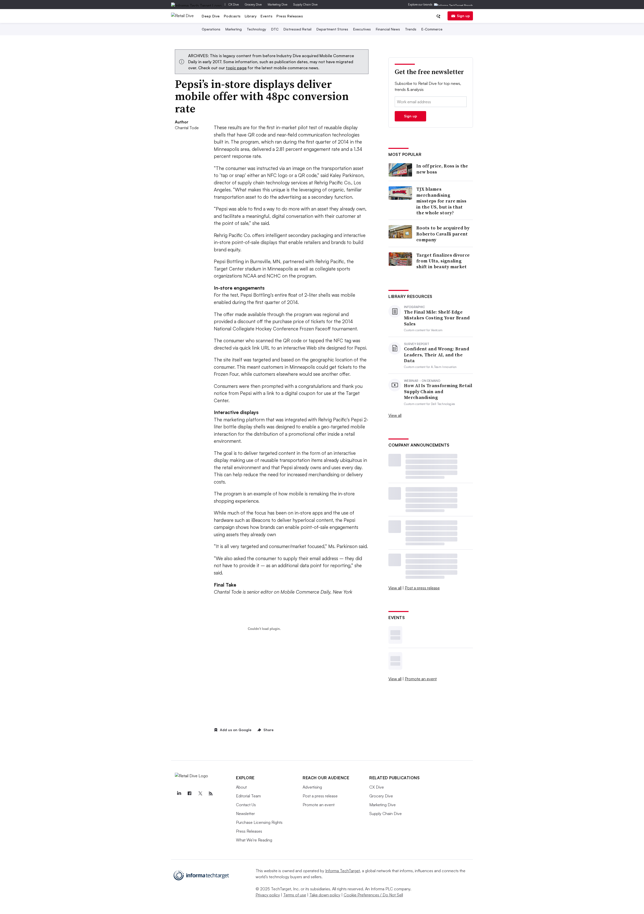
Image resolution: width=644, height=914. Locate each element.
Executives (362, 29)
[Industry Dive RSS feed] (210, 793)
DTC (274, 29)
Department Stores (332, 29)
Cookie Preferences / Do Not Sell (373, 894)
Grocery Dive (253, 4)
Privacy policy (268, 894)
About (241, 787)
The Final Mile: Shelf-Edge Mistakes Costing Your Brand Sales (437, 318)
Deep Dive (211, 16)
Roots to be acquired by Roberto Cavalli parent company (442, 234)
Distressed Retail (297, 29)
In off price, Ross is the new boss (442, 169)
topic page (236, 67)
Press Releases (289, 16)
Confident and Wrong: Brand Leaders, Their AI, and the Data (436, 354)
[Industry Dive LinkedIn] (179, 793)
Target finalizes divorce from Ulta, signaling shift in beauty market (443, 261)
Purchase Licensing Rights (259, 822)
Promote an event (421, 678)
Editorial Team (248, 795)
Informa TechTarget (342, 870)
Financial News (388, 29)
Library (251, 16)
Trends (410, 29)
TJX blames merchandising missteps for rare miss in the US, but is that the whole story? (441, 201)
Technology (256, 29)
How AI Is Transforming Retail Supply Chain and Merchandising (438, 391)
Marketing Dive (277, 4)
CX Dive (233, 4)
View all (394, 415)
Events (266, 16)
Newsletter (245, 813)
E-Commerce (431, 29)
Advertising (312, 787)
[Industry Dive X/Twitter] (200, 793)
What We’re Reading (254, 839)
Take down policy (324, 894)
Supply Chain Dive (305, 4)
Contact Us (246, 804)
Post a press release (422, 587)
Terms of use (294, 894)
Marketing (233, 29)
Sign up (463, 16)
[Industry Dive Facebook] (189, 793)
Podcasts (232, 16)
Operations (211, 29)
